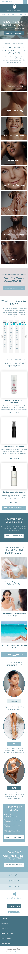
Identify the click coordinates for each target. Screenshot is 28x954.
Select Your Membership (14, 837)
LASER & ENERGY (6, 938)
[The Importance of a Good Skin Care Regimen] (14, 600)
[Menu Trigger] (25, 2)
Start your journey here (14, 288)
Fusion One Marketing (17, 951)
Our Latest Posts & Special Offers (14, 654)
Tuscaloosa (14, 14)
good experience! (23, 331)
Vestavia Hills (22, 14)
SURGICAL (4, 923)
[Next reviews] (25, 336)
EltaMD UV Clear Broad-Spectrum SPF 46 (14, 401)
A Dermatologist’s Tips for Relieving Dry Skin (14, 583)
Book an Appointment (14, 536)
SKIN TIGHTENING (6, 943)
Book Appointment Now (14, 33)
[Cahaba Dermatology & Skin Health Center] (14, 7)
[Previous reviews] (2, 336)
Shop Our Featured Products (14, 507)
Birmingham (6, 14)
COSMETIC (4, 928)
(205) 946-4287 (7, 2)
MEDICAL (4, 918)
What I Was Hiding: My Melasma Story (14, 646)
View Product (13, 412)
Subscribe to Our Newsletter (14, 864)
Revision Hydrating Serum (14, 446)
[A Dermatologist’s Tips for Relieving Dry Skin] (14, 568)
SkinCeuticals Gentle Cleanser (14, 492)
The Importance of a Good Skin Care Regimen (14, 615)
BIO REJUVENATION (7, 933)
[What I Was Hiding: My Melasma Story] (14, 632)
